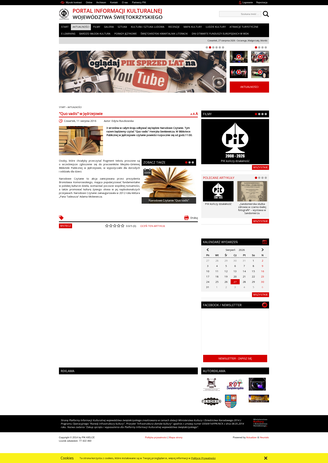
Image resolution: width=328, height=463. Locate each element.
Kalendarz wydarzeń (220, 242)
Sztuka (122, 26)
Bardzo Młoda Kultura (94, 33)
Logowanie (247, 2)
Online (89, 2)
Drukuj (194, 217)
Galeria (109, 26)
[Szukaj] (265, 14)
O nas (125, 2)
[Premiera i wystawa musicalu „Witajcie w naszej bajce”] (260, 72)
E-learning (68, 33)
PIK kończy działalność (235, 160)
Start (65, 26)
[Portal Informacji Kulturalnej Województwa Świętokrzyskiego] (110, 14)
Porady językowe (125, 33)
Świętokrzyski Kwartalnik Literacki (164, 33)
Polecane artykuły (218, 178)
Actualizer (251, 437)
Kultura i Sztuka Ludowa (147, 26)
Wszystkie (260, 167)
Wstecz (65, 225)
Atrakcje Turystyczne (244, 26)
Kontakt (114, 2)
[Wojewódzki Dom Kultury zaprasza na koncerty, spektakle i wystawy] (260, 57)
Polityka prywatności (156, 437)
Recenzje (174, 26)
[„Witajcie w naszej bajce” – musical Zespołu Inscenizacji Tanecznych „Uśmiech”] (239, 72)
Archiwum (101, 2)
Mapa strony (175, 437)
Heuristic (264, 437)
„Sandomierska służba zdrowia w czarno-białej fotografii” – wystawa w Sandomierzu (252, 208)
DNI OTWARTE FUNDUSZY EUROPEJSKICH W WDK (220, 33)
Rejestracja (261, 2)
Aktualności (81, 26)
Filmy (96, 26)
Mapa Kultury (192, 26)
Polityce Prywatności (203, 458)
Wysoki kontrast (74, 2)
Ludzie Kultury (216, 26)
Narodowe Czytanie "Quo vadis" (169, 200)
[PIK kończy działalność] (235, 141)
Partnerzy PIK (139, 2)
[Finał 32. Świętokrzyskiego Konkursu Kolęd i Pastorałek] (239, 57)
